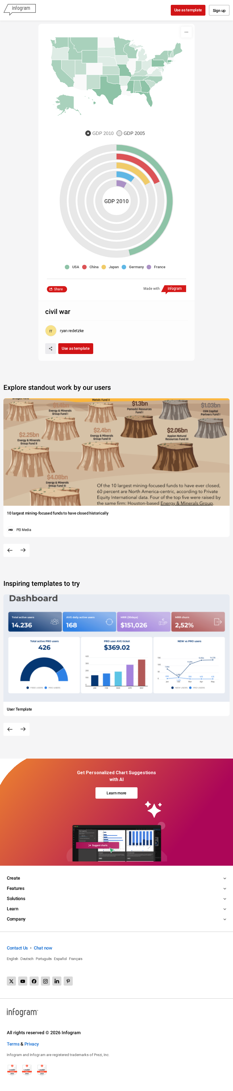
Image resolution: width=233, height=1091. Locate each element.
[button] (88, 56)
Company (16, 919)
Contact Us (17, 948)
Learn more (116, 793)
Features (15, 888)
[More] (186, 32)
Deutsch (27, 959)
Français (75, 959)
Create (13, 878)
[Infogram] (19, 10)
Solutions (16, 898)
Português (44, 959)
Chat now (43, 948)
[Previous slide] (10, 550)
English (12, 959)
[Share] (50, 348)
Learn (12, 908)
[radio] (100, 133)
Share (58, 289)
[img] (121, 184)
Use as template (188, 10)
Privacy (31, 1044)
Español (60, 959)
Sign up (219, 10)
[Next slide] (23, 550)
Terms (13, 1044)
